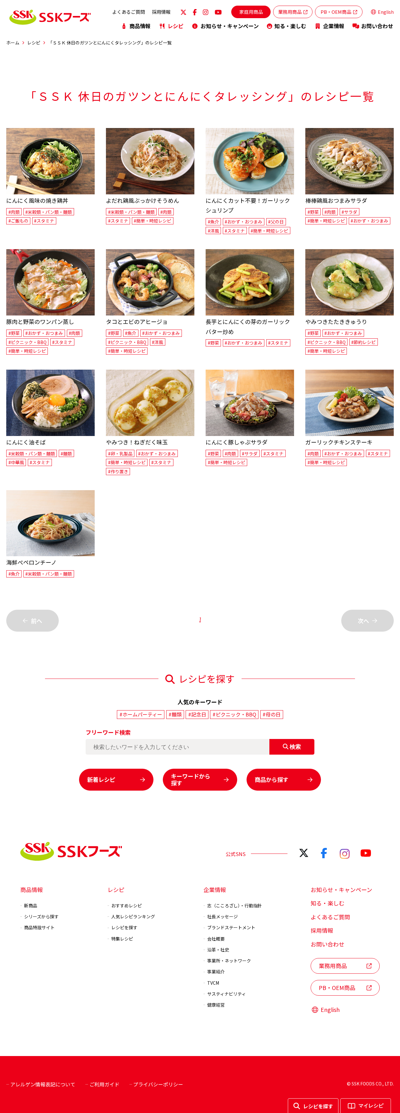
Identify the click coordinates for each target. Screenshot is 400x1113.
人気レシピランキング (133, 916)
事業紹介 (216, 971)
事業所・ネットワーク (229, 960)
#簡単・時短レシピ (152, 221)
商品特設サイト (39, 927)
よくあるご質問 (128, 11)
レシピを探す (124, 927)
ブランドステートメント (231, 927)
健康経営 (216, 1005)
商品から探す (271, 779)
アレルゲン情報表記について (42, 1084)
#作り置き (118, 471)
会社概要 (216, 939)
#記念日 (197, 714)
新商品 (30, 905)
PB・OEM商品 (336, 11)
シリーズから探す (41, 916)
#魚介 (213, 221)
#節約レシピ (363, 342)
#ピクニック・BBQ (27, 342)
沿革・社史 (218, 949)
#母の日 (271, 714)
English (386, 12)
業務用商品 (290, 11)
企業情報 (333, 26)
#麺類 (66, 453)
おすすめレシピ (126, 905)
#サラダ (349, 212)
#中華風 (16, 462)
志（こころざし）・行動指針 (234, 905)
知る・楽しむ (290, 26)
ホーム (12, 42)
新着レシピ (101, 779)
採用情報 (161, 11)
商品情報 (140, 26)
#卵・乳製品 (120, 453)
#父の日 (276, 221)
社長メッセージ (222, 916)
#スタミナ (44, 221)
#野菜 (313, 212)
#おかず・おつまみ (243, 221)
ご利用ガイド (104, 1084)
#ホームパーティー (140, 714)
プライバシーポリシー (158, 1084)
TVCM (213, 983)
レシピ (175, 26)
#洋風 (213, 231)
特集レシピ (122, 939)
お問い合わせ (377, 26)
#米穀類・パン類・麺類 (48, 212)
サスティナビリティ (226, 994)
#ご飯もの (18, 221)
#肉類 (14, 212)
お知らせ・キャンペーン (229, 26)
